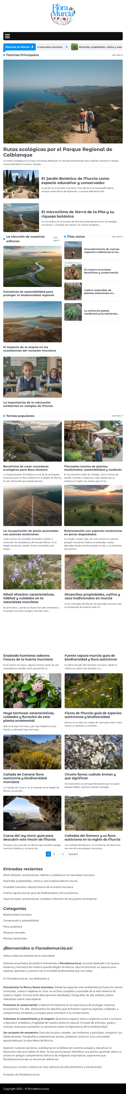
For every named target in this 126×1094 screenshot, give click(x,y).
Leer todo (116, 55)
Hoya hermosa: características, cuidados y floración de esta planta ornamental (28, 717)
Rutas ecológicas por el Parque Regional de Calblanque (57, 152)
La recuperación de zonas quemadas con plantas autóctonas (30, 532)
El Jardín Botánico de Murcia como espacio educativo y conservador (75, 180)
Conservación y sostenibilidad (21, 920)
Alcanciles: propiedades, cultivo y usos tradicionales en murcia (90, 47)
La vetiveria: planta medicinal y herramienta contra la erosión (100, 313)
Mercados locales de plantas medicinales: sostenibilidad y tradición (93, 468)
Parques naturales (14, 932)
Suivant (73, 854)
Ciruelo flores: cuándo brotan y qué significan (90, 776)
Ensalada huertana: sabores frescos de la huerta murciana (28, 657)
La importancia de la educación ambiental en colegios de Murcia (28, 404)
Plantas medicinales (15, 938)
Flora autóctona (12, 926)
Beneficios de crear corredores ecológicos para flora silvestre (26, 468)
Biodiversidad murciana (17, 914)
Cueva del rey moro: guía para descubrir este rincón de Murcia (29, 837)
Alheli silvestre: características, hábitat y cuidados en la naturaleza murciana (28, 598)
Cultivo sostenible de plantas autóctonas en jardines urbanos (98, 293)
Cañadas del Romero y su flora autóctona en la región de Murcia (92, 837)
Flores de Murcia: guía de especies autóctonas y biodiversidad (93, 715)
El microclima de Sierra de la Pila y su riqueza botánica (77, 214)
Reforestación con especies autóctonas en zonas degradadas (93, 532)
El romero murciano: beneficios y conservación (101, 271)
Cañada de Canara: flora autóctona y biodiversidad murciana (25, 778)
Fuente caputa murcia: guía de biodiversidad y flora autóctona (91, 657)
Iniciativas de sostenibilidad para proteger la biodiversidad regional (28, 293)
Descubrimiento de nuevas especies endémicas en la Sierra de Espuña (101, 252)
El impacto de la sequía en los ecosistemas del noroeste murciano (29, 348)
